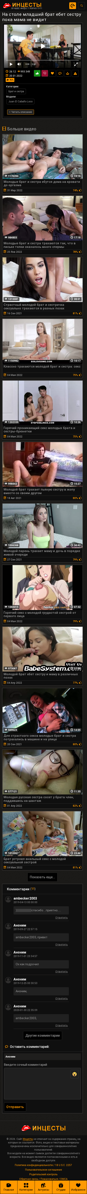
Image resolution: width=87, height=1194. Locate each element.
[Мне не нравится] (44, 73)
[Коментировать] (60, 73)
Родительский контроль (43, 1174)
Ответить (61, 918)
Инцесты (28, 1139)
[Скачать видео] (67, 73)
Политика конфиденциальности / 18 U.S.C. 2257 (43, 1165)
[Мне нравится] (37, 73)
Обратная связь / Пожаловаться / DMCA (43, 1179)
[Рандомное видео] (72, 5)
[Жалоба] (75, 73)
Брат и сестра (16, 91)
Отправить (15, 1107)
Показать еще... (42, 877)
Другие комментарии (42, 1036)
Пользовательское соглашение (43, 1169)
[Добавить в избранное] (52, 73)
